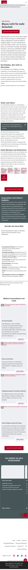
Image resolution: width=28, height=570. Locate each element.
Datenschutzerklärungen (21, 543)
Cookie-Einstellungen (22, 549)
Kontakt (18, 540)
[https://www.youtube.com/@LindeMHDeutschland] (14, 555)
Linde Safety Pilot (7, 480)
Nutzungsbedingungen (8, 543)
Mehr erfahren (20, 371)
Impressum (24, 540)
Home (13, 540)
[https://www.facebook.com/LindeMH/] (18, 555)
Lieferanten (20, 546)
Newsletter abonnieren (10, 546)
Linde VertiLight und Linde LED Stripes (12, 423)
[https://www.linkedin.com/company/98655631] (22, 555)
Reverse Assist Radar (7, 359)
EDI (26, 546)
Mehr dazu (20, 339)
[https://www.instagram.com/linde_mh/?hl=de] (25, 555)
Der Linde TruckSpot (7, 321)
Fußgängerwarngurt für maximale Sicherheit (14, 391)
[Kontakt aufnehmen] (25, 560)
